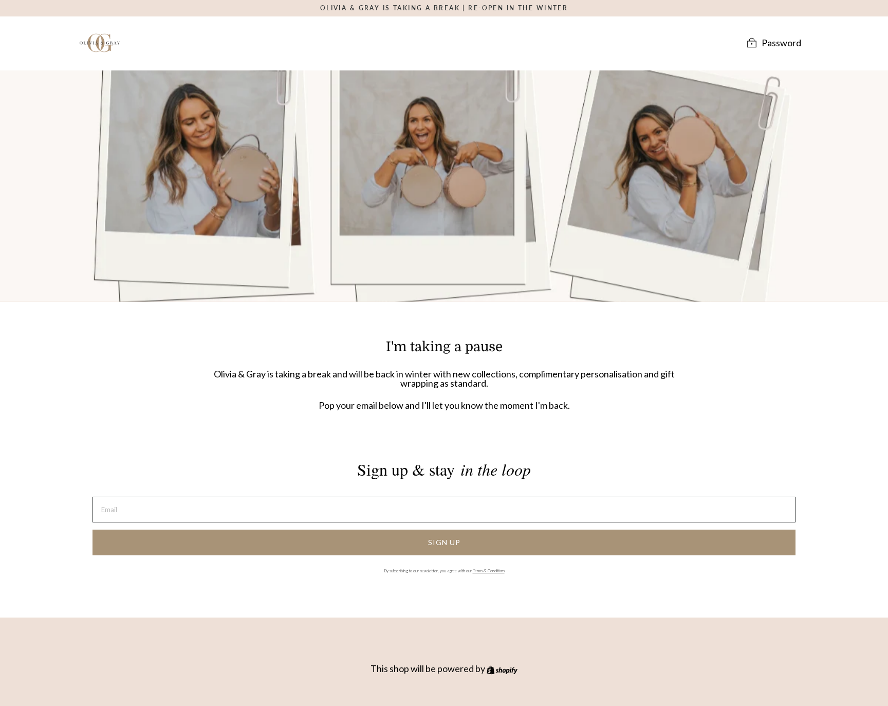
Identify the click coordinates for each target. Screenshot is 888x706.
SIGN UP (444, 542)
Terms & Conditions (489, 570)
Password (781, 42)
